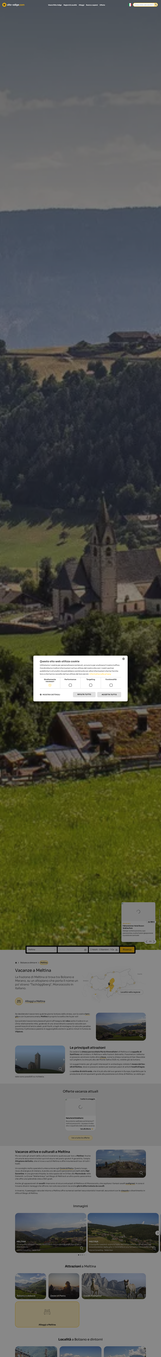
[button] (50, 694)
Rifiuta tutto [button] (84, 694)
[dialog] (80, 678)
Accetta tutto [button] (109, 694)
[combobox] (123, 659)
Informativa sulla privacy (100, 674)
